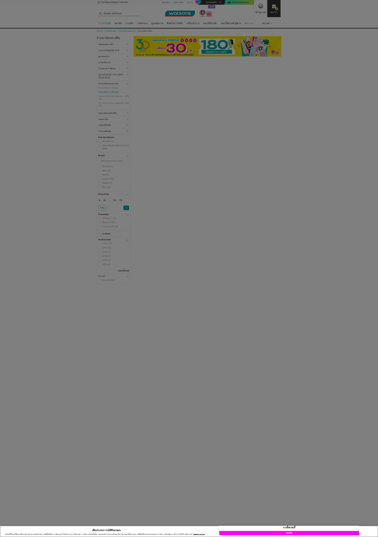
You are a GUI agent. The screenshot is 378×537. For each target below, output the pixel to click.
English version (199, 534)
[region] (189, 531)
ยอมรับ (289, 533)
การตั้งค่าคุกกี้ (289, 527)
